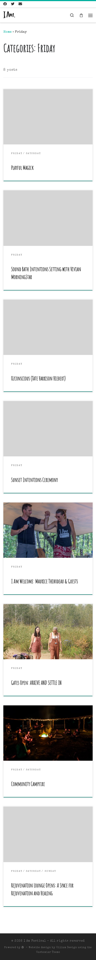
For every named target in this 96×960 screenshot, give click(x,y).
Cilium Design (66, 947)
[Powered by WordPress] (22, 947)
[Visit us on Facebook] (5, 4)
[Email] (20, 4)
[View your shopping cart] (81, 15)
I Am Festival (35, 941)
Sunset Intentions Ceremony (34, 479)
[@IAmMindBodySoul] (13, 4)
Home (7, 32)
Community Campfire (28, 783)
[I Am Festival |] (9, 15)
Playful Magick (22, 167)
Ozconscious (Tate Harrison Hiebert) (38, 378)
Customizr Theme (48, 952)
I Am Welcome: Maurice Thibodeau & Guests (44, 581)
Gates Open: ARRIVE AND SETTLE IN (36, 682)
